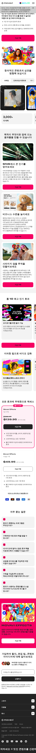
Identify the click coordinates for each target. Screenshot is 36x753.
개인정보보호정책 (25, 10)
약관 (16, 724)
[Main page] (7, 3)
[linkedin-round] (21, 741)
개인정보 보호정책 (7, 724)
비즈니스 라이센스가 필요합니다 (18, 493)
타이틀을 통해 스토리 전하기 (14, 378)
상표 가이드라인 (14, 731)
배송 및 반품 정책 (26, 727)
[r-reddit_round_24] (26, 741)
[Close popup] (33, 10)
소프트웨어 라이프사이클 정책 (10, 727)
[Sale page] (25, 3)
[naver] (12, 741)
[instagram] (7, 741)
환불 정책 (4, 731)
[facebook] (3, 741)
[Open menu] (33, 3)
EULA (21, 724)
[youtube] (17, 741)
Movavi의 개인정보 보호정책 (15, 686)
